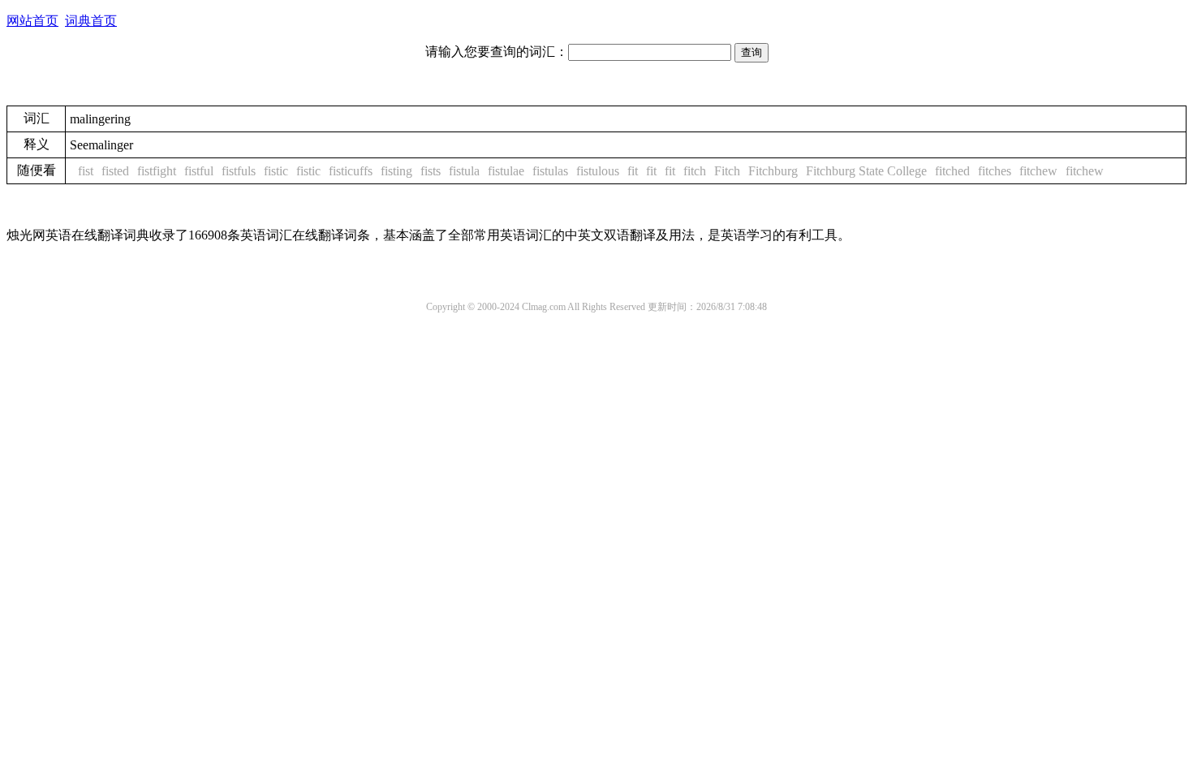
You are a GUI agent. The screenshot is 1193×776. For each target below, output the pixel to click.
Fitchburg (773, 171)
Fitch (727, 171)
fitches (994, 171)
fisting (396, 171)
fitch (694, 171)
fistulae (506, 171)
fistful (198, 171)
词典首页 (91, 21)
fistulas (550, 171)
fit (632, 171)
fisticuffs (351, 171)
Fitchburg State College (866, 171)
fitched (952, 171)
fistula (464, 171)
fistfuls (239, 171)
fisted (115, 171)
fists (430, 171)
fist (85, 171)
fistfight (156, 171)
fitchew (1038, 171)
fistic (276, 171)
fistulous (597, 171)
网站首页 (32, 21)
